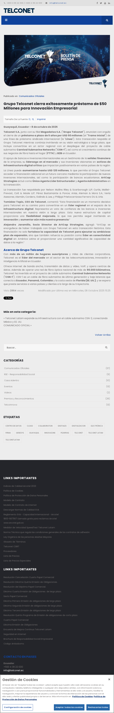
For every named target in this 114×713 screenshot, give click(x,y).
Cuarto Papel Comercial (16, 619)
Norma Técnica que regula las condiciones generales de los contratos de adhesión (47, 532)
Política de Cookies (13, 490)
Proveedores (10, 551)
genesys (20, 433)
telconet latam (95, 433)
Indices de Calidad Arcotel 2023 (20, 486)
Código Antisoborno (14, 643)
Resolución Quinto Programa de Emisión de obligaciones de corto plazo (40, 615)
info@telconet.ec (57, 3)
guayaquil (34, 433)
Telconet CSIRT (11, 546)
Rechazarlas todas (98, 707)
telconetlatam (12, 439)
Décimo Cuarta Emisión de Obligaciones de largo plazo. (33, 591)
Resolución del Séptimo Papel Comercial (24, 586)
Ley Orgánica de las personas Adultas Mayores (28, 537)
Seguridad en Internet (15, 634)
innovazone (49, 433)
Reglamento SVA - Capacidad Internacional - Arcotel (31, 514)
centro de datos (13, 426)
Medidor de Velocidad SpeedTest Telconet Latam (29, 527)
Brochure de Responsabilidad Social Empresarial (28, 638)
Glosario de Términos (15, 541)
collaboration (45, 426)
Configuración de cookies (17, 707)
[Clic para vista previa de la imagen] (57, 62)
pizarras (65, 433)
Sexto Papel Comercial (15, 596)
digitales (62, 426)
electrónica (97, 426)
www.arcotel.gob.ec (14, 522)
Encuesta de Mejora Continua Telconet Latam (28, 629)
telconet (78, 433)
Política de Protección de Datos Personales (26, 495)
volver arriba (102, 335)
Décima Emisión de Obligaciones (21, 624)
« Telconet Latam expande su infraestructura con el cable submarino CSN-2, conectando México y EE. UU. (56, 320)
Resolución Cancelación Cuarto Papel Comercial (29, 577)
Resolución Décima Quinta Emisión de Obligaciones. (30, 582)
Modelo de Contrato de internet (20, 505)
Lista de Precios (11, 555)
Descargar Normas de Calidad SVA (21, 509)
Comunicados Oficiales (31, 96)
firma (8, 433)
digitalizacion (79, 426)
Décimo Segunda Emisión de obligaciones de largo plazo (33, 605)
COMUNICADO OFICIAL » (17, 325)
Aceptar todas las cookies (69, 707)
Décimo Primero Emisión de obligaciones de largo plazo (32, 601)
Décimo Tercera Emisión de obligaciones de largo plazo (32, 610)
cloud (30, 426)
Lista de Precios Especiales (17, 560)
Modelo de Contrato (14, 500)
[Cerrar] (109, 679)
